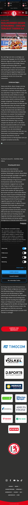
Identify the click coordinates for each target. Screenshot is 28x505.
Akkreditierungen (9, 489)
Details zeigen (20, 267)
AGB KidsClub (11, 495)
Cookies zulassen (14, 272)
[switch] (24, 253)
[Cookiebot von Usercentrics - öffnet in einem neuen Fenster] (20, 224)
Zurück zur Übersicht (14, 329)
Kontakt (11, 486)
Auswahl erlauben (14, 276)
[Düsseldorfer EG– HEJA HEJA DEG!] (14, 15)
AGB (21, 492)
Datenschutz (8, 492)
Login (18, 495)
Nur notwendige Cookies (14, 280)
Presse (16, 486)
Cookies (16, 492)
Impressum (19, 489)
